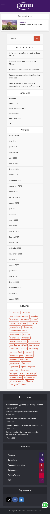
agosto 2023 (14, 203)
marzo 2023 (14, 231)
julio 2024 (13, 141)
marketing (34, 349)
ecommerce (16, 334)
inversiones (34, 345)
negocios (24, 359)
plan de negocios (28, 367)
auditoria (14, 320)
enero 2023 (13, 243)
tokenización (30, 377)
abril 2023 (13, 226)
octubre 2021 (14, 293)
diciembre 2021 (15, 288)
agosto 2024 (14, 135)
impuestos (34, 341)
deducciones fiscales (19, 331)
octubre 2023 (14, 192)
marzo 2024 (14, 164)
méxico (30, 356)
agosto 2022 (14, 265)
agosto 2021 (14, 299)
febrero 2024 (14, 169)
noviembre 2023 (15, 186)
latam (24, 349)
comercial (33, 323)
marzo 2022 (14, 276)
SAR (22, 374)
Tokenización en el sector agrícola (30, 24)
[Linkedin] (21, 499)
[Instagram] (9, 499)
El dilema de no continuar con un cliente (24, 70)
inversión (14, 349)
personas (15, 367)
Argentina (26, 313)
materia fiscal (16, 352)
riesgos (14, 374)
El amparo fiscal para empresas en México (22, 412)
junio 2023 (13, 214)
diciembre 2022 (15, 248)
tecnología (32, 374)
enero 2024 (13, 175)
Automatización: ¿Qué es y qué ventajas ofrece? (24, 405)
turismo (30, 381)
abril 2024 (13, 158)
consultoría (15, 327)
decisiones (28, 327)
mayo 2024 (13, 152)
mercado (29, 352)
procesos (14, 370)
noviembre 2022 (15, 254)
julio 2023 (13, 209)
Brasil (35, 320)
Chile (13, 323)
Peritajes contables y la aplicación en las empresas (25, 425)
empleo (27, 334)
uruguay (14, 385)
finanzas (26, 338)
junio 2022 (13, 271)
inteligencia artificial (19, 345)
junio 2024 (13, 147)
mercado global (17, 356)
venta (23, 385)
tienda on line (16, 377)
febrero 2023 (14, 237)
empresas (15, 338)
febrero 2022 (14, 282)
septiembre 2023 (15, 197)
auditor (35, 316)
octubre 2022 (14, 259)
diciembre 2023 (15, 180)
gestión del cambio (18, 341)
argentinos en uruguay (20, 316)
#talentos (15, 313)
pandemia (15, 363)
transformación (17, 381)
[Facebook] (15, 499)
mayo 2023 (13, 220)
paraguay (26, 363)
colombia (22, 323)
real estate (26, 370)
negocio (14, 359)
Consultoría (22, 22)
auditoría (25, 320)
